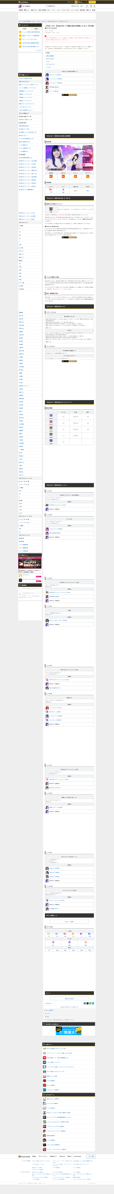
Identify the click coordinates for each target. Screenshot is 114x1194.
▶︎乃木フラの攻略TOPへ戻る (25, 78)
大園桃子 (21, 363)
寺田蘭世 (21, 344)
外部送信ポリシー (53, 1156)
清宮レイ (21, 411)
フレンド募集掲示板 (23, 544)
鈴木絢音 (21, 341)
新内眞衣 (21, 338)
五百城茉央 (21, 443)
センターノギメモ (66, 10)
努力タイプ (21, 251)
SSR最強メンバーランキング (25, 97)
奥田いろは (21, 462)
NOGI (20, 244)
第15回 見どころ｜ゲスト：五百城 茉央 (28, 176)
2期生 (65, 950)
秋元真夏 (21, 286)
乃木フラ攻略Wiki (49, 1010)
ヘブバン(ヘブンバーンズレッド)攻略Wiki (61, 1177)
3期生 (73, 950)
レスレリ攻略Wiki (76, 1172)
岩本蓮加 (21, 357)
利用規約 (34, 1156)
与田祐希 (21, 389)
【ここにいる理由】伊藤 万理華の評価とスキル (32, 32)
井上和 (20, 452)
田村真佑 (21, 414)
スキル (47, 61)
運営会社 (69, 1156)
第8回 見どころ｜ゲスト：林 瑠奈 (26, 219)
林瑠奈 (20, 433)
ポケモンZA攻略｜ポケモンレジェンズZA (40, 1161)
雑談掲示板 (21, 538)
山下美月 (21, 382)
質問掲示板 (21, 541)
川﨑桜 (20, 465)
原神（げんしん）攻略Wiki (37, 1172)
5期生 (88, 190)
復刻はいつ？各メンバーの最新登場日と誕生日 (32, 35)
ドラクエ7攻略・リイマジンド (38, 1164)
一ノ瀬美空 (21, 449)
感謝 (63, 192)
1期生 (57, 950)
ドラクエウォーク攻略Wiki (37, 1169)
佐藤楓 (20, 373)
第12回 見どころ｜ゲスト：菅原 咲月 (27, 186)
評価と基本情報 (50, 56)
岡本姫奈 (21, 456)
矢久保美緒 (21, 424)
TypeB (20, 506)
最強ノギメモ (34, 10)
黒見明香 (21, 427)
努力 (53, 945)
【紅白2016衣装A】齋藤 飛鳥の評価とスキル (32, 43)
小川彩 (20, 459)
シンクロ (48, 67)
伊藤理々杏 (21, 354)
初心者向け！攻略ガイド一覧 (25, 119)
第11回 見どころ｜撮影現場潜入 (26, 189)
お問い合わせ (62, 1156)
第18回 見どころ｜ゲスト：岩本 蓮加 (27, 167)
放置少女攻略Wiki (76, 1177)
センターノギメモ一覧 (24, 484)
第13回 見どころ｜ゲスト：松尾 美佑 (27, 183)
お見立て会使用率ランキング (25, 110)
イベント (53, 10)
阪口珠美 (21, 370)
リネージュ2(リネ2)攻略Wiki (58, 1179)
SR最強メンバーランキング (25, 100)
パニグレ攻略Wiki (36, 1179)
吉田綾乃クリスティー (24, 385)
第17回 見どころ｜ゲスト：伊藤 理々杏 (28, 170)
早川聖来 (21, 421)
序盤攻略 (21, 10)
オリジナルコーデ (50, 64)
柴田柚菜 (21, 408)
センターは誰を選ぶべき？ (25, 148)
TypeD (20, 513)
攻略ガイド (88, 10)
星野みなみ (21, 322)
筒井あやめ (21, 417)
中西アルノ (21, 475)
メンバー (59, 10)
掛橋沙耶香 (21, 398)
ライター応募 (91, 1156)
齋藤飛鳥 (21, 312)
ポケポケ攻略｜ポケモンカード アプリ (81, 1164)
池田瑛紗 (21, 446)
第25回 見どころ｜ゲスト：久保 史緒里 (28, 161)
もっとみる (38, 50)
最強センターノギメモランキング (26, 103)
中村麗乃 (21, 376)
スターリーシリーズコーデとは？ (29, 39)
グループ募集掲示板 (23, 547)
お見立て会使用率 (42, 10)
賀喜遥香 (21, 395)
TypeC (20, 510)
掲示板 (93, 10)
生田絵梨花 (21, 289)
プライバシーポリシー (43, 1156)
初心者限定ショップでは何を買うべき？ (28, 132)
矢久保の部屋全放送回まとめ (25, 157)
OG (49, 950)
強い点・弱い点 (50, 58)
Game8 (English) (77, 1156)
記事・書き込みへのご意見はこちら (71, 1007)
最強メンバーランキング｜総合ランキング (28, 84)
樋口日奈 (21, 319)
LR (19, 228)
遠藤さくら (21, 392)
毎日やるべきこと (23, 135)
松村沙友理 (21, 325)
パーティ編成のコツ (23, 145)
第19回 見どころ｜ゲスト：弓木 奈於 (27, 164)
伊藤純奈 (21, 331)
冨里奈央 (21, 472)
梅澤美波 (21, 360)
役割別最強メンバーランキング (26, 91)
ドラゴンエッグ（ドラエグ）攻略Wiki (40, 1177)
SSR (48, 1016)
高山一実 (21, 315)
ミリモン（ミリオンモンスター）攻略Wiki (82, 1179)
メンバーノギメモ (75, 10)
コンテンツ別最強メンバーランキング (27, 87)
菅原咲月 (21, 468)
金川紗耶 (21, 401)
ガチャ (48, 10)
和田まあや (21, 328)
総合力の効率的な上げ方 (24, 141)
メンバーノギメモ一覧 (24, 522)
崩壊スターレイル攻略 (36, 1167)
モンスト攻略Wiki (76, 1167)
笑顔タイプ (21, 254)
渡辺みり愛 (21, 350)
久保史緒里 (21, 366)
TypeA (20, 503)
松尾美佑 (21, 437)
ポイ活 (71, 2)
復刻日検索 (82, 10)
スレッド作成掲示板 (23, 551)
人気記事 (24, 28)
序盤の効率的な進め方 (24, 126)
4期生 (81, 950)
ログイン (93, 2)
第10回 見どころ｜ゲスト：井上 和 (27, 213)
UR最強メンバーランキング (25, 94)
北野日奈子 (21, 334)
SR (19, 238)
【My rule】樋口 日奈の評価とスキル (30, 46)
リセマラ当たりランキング (25, 107)
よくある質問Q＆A (23, 151)
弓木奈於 (21, 440)
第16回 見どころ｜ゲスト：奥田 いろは (28, 173)
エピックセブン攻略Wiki (58, 1172)
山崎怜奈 (21, 347)
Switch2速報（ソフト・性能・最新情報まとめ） (83, 1161)
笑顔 (86, 945)
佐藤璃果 (21, 430)
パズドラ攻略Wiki (56, 1167)
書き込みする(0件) (69, 998)
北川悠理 (21, 405)
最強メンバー (27, 10)
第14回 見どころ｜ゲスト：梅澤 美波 (27, 180)
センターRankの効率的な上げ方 (26, 138)
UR (19, 232)
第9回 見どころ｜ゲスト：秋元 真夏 (27, 216)
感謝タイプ (21, 257)
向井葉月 (21, 379)
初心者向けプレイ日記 (24, 129)
